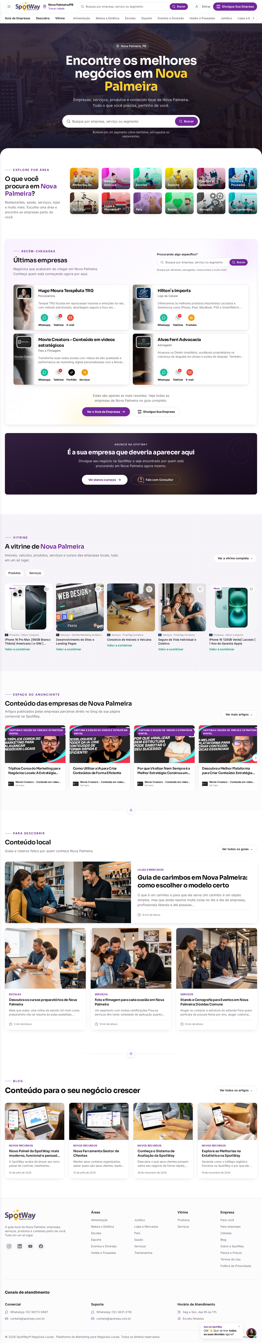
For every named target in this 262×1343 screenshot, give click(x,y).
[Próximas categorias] (253, 18)
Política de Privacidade (235, 1266)
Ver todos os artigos (236, 1090)
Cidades (226, 1233)
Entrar (206, 6)
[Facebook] (41, 1246)
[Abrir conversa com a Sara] (251, 1333)
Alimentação (81, 18)
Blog (223, 1239)
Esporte (146, 18)
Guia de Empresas (17, 18)
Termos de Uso (230, 1259)
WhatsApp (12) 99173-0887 (29, 1312)
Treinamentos (143, 1252)
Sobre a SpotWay (232, 1246)
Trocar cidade (56, 8)
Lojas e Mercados (146, 1226)
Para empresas (230, 1226)
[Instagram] (9, 1246)
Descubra (43, 18)
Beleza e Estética (107, 18)
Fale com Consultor (159, 479)
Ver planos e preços (102, 479)
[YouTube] (30, 1246)
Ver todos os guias (237, 849)
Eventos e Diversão (171, 18)
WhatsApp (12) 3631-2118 (114, 1312)
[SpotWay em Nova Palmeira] (28, 6)
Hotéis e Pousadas (202, 18)
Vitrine (60, 18)
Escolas (130, 18)
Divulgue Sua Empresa (159, 411)
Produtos (14, 573)
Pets (137, 1233)
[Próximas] (256, 758)
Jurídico (226, 18)
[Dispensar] (239, 1326)
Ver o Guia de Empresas (103, 411)
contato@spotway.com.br (27, 1318)
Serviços (35, 573)
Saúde (138, 1239)
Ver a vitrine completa (235, 558)
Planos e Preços (231, 1252)
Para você (227, 1220)
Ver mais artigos (239, 714)
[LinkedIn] (20, 1246)
